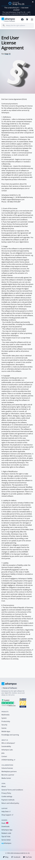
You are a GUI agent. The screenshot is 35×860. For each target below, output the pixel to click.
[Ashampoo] (9, 684)
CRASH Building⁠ (7, 760)
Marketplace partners (9, 771)
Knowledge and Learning (10, 735)
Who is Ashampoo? (8, 743)
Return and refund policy (10, 803)
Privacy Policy (6, 793)
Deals (4, 823)
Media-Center (6, 778)
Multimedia (5, 715)
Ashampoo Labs (7, 750)
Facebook (17, 857)
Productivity (5, 721)
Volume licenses (7, 768)
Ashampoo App (6, 830)
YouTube (28, 857)
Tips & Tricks (5, 836)
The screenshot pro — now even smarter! (16, 9)
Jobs (2, 753)
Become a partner (7, 775)
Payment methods (7, 800)
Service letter (6, 840)
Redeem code (6, 833)
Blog (6, 857)
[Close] (33, 2)
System (4, 718)
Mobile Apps (5, 731)
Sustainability (6, 746)
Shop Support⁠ (6, 815)
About (3, 786)
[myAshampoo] (22, 19)
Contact (4, 756)
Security (4, 725)
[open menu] (32, 19)
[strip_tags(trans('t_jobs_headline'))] (23, 703)
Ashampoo (6, 843)
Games (3, 728)
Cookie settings (6, 796)
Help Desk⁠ (5, 811)
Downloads (5, 826)
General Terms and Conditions (12, 790)
